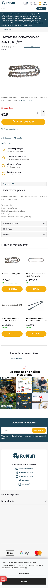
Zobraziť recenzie (16, 359)
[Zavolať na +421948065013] (30, 3)
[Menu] (45, 3)
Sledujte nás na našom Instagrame (24, 373)
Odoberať (39, 430)
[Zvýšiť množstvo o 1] (43, 111)
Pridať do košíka (25, 122)
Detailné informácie (25, 100)
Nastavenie (24, 573)
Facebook (25, 480)
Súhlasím (24, 581)
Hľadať (41, 8)
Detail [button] (36, 289)
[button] (12, 285)
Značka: (6, 143)
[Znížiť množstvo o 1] (43, 114)
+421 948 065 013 (26, 472)
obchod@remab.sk (26, 468)
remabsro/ (26, 484)
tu (26, 568)
